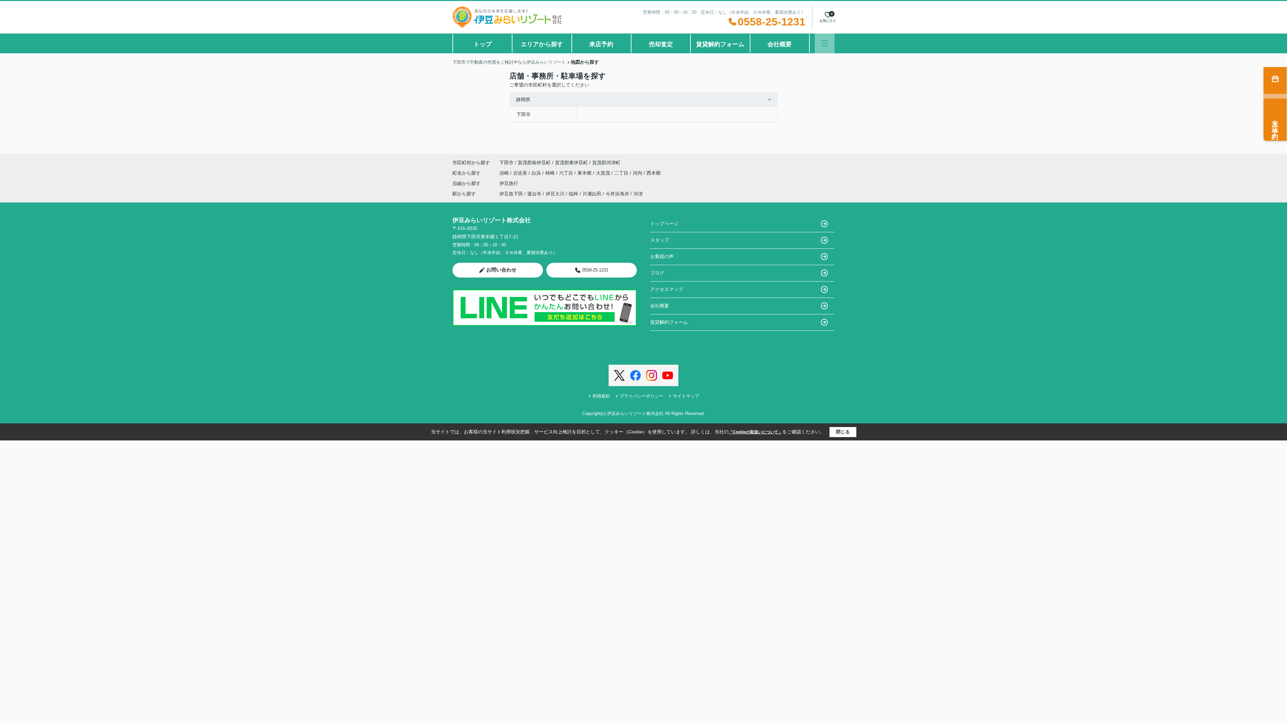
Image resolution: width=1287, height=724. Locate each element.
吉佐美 (521, 173)
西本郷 (654, 173)
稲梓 (573, 193)
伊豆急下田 (511, 193)
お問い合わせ (501, 270)
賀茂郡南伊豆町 (534, 162)
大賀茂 (603, 173)
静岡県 (523, 99)
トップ (483, 44)
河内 (638, 173)
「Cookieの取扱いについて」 (755, 432)
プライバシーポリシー (641, 396)
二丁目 (622, 173)
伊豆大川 (555, 193)
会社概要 (780, 44)
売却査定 (661, 44)
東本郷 (585, 173)
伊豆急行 (508, 183)
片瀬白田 (592, 193)
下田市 (523, 114)
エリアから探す (542, 44)
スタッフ (659, 240)
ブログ (657, 273)
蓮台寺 (534, 193)
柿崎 (550, 173)
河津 (638, 193)
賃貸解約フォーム (720, 44)
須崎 (504, 173)
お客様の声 (662, 256)
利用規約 (601, 396)
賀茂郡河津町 (606, 162)
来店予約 (601, 44)
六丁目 (566, 173)
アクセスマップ (666, 289)
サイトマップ (686, 396)
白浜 (537, 173)
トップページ (664, 223)
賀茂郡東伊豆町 (571, 162)
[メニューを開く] (824, 43)
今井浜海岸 (617, 193)
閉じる (843, 431)
